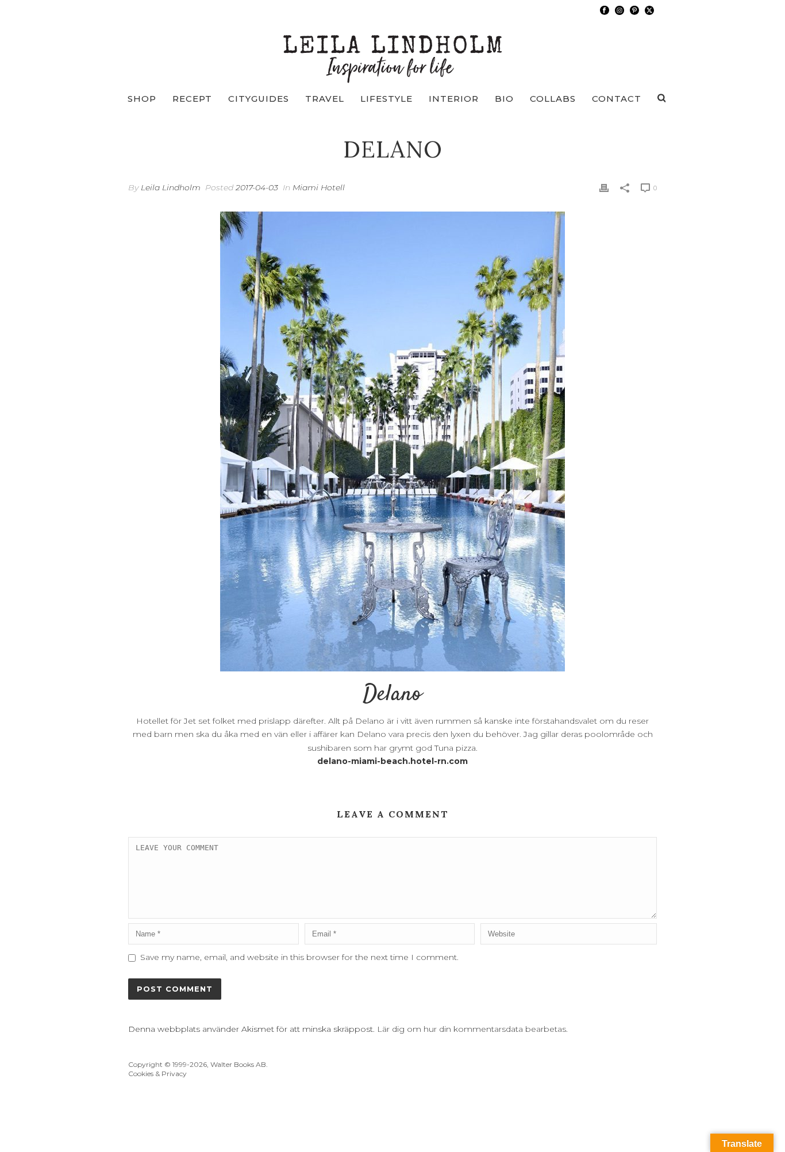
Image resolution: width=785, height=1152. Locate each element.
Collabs (553, 98)
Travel (324, 98)
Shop (142, 98)
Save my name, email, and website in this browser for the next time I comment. (299, 957)
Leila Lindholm (171, 187)
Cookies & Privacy (157, 1073)
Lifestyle (386, 98)
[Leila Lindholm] (392, 51)
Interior (454, 98)
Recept (192, 98)
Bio (504, 98)
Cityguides (258, 98)
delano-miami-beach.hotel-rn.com (392, 761)
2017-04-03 (257, 187)
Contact (616, 98)
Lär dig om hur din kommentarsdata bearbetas (471, 1029)
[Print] (604, 187)
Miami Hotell (319, 187)
